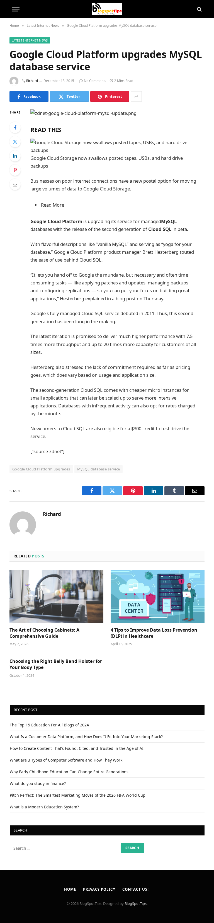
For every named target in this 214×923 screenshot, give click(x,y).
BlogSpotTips (136, 903)
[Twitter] (15, 141)
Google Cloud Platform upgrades (41, 469)
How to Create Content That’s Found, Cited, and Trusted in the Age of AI (77, 748)
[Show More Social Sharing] (136, 96)
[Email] (15, 184)
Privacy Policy (99, 889)
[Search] (199, 9)
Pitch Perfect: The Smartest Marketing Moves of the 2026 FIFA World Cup (77, 795)
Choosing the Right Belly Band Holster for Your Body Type (55, 664)
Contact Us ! (136, 889)
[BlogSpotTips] (107, 9)
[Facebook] (15, 127)
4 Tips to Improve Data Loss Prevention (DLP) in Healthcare (154, 633)
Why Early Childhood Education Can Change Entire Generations (69, 771)
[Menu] (16, 9)
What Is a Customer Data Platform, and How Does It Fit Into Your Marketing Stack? (86, 736)
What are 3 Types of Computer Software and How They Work (66, 760)
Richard (32, 80)
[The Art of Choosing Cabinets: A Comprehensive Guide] (56, 596)
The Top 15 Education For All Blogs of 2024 (49, 725)
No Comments (95, 80)
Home (70, 889)
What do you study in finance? (38, 783)
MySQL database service (98, 469)
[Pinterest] (15, 170)
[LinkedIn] (15, 155)
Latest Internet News (30, 40)
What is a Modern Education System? (44, 807)
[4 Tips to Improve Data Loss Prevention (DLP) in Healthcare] (158, 596)
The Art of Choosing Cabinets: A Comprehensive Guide (44, 633)
